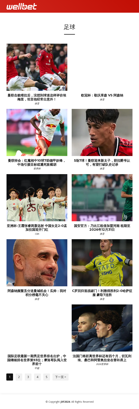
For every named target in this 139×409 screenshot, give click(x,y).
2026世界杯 (102, 364)
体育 (37, 103)
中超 (37, 368)
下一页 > (60, 377)
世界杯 (37, 168)
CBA (37, 233)
